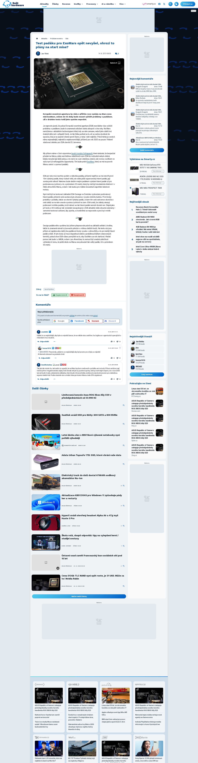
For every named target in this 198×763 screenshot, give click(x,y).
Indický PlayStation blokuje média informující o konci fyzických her (148, 723)
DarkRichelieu (46, 365)
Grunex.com (136, 411)
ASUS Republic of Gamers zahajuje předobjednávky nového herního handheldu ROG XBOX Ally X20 (143, 405)
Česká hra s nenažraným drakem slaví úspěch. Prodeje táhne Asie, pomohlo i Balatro (80, 717)
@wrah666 (44, 352)
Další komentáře (147, 150)
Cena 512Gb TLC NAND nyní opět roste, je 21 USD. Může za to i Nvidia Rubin (93, 577)
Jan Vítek (45, 54)
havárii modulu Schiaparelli (82, 153)
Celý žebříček (147, 374)
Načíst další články (79, 596)
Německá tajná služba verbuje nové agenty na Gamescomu (148, 716)
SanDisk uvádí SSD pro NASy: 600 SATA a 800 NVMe (89, 415)
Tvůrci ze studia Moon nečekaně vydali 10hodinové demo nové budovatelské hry (47, 724)
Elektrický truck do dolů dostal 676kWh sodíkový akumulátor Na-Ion (89, 477)
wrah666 (44, 332)
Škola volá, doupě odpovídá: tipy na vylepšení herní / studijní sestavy (90, 537)
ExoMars (90, 162)
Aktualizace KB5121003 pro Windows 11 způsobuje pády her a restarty (92, 497)
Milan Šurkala (67, 405)
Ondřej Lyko (66, 525)
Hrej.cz (134, 426)
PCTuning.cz (136, 396)
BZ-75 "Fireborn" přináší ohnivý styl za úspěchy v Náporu (81, 759)
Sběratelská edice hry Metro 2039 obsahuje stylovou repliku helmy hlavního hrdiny (81, 726)
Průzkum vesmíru (56, 38)
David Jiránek (66, 545)
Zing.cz (134, 455)
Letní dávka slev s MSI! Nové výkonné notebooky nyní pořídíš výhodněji (91, 436)
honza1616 (47, 348)
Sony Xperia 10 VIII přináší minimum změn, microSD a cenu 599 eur (148, 759)
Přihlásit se (187, 4)
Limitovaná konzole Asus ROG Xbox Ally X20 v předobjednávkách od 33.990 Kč (86, 396)
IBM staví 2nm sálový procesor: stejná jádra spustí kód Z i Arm (114, 720)
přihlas (72, 315)
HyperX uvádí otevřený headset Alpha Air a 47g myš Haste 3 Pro (90, 517)
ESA (67, 38)
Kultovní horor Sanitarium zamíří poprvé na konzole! (47, 716)
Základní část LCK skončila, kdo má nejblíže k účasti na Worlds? (48, 759)
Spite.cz (134, 440)
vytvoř (95, 315)
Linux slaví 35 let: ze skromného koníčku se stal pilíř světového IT (143, 391)
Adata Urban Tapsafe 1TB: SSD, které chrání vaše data (91, 455)
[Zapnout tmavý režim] (176, 4)
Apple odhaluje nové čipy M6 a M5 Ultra (114, 713)
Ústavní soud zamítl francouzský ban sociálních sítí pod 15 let (92, 557)
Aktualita (44, 38)
